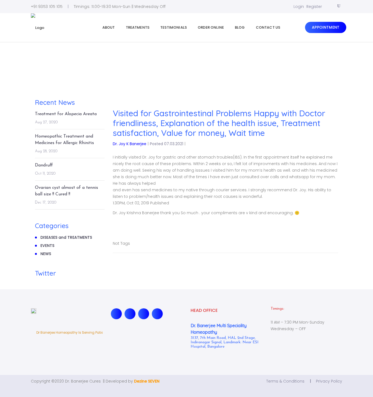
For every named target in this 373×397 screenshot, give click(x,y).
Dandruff (44, 165)
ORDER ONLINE (211, 27)
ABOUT (108, 27)
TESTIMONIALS (173, 27)
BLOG (240, 27)
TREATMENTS (138, 27)
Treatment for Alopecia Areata (66, 114)
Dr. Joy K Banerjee (129, 144)
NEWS (45, 253)
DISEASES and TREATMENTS (66, 237)
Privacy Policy (329, 381)
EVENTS (47, 245)
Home (39, 61)
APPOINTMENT (325, 27)
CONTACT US (268, 27)
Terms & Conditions (285, 381)
